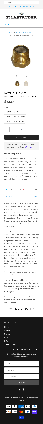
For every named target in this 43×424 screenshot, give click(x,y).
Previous (8, 196)
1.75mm (8, 112)
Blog (6, 337)
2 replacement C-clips (15, 121)
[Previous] (17, 75)
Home (6, 327)
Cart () (20, 7)
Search (7, 334)
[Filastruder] (21, 15)
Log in (10, 7)
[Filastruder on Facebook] (23, 389)
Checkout (31, 7)
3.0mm (16, 112)
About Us (7, 330)
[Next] (25, 75)
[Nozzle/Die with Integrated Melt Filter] (21, 56)
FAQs (6, 341)
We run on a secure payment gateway (28, 399)
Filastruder (14, 398)
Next (36, 196)
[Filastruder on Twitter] (19, 389)
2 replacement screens (15, 116)
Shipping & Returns (11, 344)
